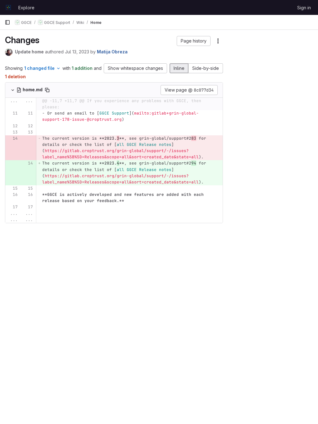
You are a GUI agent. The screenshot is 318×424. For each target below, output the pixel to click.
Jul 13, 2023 (77, 51)
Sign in (304, 7)
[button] (194, 41)
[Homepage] (8, 7)
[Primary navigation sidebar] (7, 22)
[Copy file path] (47, 90)
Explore (26, 7)
